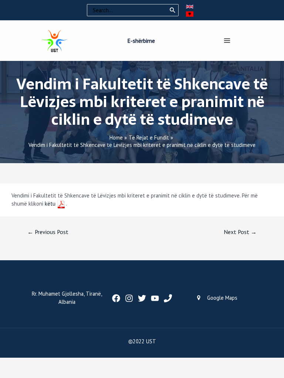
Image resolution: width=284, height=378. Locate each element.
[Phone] (168, 298)
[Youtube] (155, 298)
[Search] (172, 10)
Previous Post (47, 232)
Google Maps (222, 297)
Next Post (240, 232)
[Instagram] (129, 298)
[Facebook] (116, 298)
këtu (50, 203)
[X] (142, 298)
